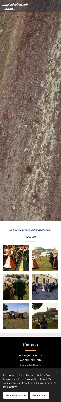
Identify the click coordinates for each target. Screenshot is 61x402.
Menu (56, 6)
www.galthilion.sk (30, 355)
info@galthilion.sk (30, 365)
